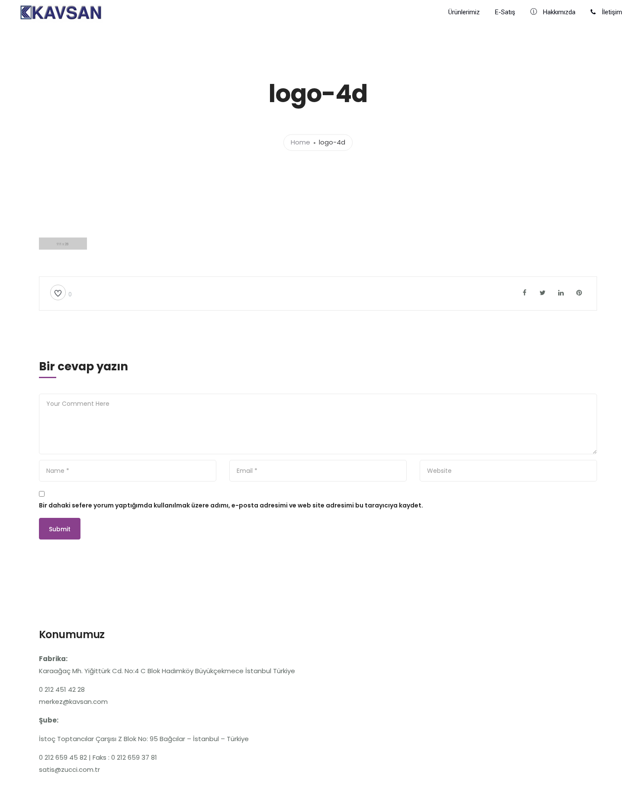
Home (300, 142)
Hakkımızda (558, 12)
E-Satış (505, 12)
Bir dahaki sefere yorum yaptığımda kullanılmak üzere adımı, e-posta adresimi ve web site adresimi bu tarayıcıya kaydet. (231, 505)
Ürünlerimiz (464, 12)
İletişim (611, 12)
